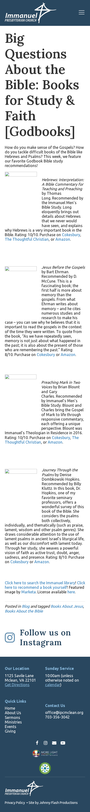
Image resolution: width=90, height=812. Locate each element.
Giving (10, 731)
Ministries (13, 722)
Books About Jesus (67, 606)
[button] (37, 743)
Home (10, 708)
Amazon (62, 239)
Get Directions (17, 685)
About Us (13, 713)
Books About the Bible (24, 611)
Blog (26, 606)
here (71, 592)
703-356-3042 (57, 717)
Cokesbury (71, 235)
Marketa (28, 592)
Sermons (12, 717)
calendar (52, 685)
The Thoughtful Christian (27, 239)
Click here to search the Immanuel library (40, 583)
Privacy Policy (15, 803)
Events (10, 726)
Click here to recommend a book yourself (45, 585)
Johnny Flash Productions (58, 803)
